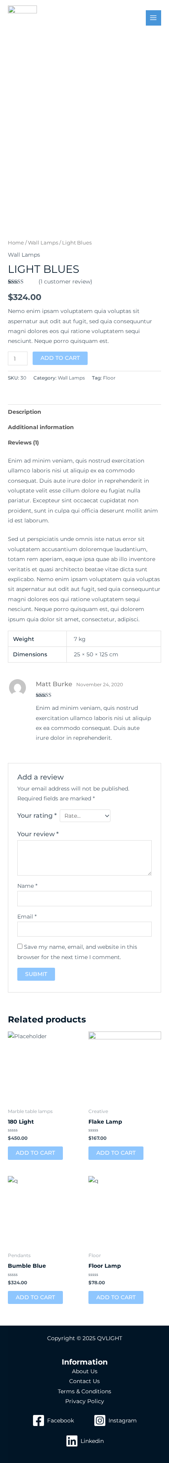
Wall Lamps (43, 243)
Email (27, 916)
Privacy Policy (84, 1401)
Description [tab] (24, 412)
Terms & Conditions (84, 1391)
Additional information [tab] (41, 427)
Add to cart (60, 358)
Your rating (37, 815)
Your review (38, 834)
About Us (84, 1371)
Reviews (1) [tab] (23, 442)
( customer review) (65, 281)
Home (16, 243)
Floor (109, 378)
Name (27, 886)
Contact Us (84, 1381)
